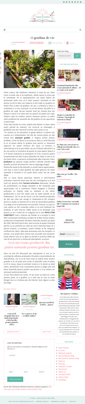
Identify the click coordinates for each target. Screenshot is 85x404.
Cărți (60, 196)
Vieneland (62, 369)
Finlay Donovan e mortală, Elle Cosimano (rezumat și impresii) (68, 204)
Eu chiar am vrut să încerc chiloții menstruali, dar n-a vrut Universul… (68, 147)
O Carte (61, 350)
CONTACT (72, 401)
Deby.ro (61, 361)
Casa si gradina (36, 43)
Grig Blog (62, 379)
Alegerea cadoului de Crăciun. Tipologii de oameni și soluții (66, 117)
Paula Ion (62, 372)
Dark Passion (63, 347)
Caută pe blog (62, 51)
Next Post (47, 331)
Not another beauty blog (68, 358)
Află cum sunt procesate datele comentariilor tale (28, 388)
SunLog (61, 363)
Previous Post (13, 331)
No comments (57, 43)
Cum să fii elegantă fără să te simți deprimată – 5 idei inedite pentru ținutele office (11, 319)
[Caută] (77, 55)
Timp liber (62, 169)
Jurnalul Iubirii (64, 374)
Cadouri (61, 110)
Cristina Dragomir (19, 42)
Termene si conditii (59, 401)
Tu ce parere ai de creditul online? (29, 315)
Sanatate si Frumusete (67, 139)
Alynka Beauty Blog (66, 356)
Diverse (61, 80)
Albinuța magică (65, 353)
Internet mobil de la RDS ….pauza (46, 304)
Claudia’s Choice (65, 366)
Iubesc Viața (63, 377)
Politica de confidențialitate (21, 401)
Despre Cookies (42, 401)
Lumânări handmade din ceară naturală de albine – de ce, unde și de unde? (69, 87)
